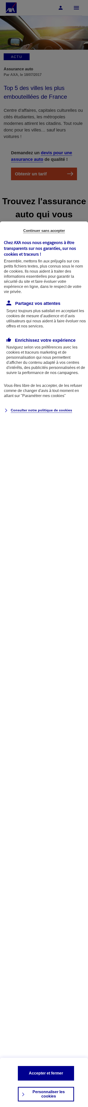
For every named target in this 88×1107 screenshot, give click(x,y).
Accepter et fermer (46, 1073)
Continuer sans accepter (44, 230)
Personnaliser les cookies (49, 1094)
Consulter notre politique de (41, 410)
